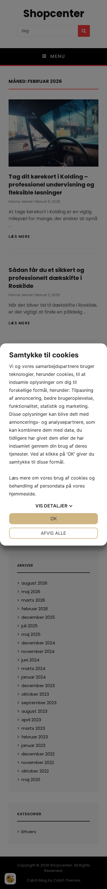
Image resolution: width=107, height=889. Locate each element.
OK (54, 518)
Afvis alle (53, 533)
